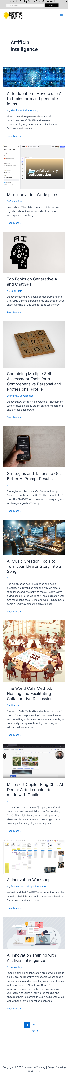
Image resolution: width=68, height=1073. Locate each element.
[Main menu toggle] (61, 15)
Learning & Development (20, 395)
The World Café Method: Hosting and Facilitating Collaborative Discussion (29, 693)
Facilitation (13, 705)
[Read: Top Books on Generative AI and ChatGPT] (34, 252)
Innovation (41, 886)
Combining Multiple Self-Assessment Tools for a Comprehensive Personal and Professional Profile (34, 381)
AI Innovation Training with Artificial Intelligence (31, 958)
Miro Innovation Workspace (32, 194)
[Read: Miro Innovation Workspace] (34, 166)
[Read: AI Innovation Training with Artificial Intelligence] (34, 932)
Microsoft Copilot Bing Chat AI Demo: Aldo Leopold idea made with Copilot (35, 789)
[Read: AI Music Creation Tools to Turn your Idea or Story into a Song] (34, 537)
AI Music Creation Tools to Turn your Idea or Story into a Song (34, 566)
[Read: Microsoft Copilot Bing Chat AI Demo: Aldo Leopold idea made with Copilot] (34, 760)
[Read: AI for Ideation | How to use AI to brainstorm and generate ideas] (34, 77)
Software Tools (15, 201)
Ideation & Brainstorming (24, 110)
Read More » (14, 136)
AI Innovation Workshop (29, 879)
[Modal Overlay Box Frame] (34, 4)
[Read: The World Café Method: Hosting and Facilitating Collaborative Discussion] (34, 651)
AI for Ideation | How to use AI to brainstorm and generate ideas (35, 98)
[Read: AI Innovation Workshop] (34, 856)
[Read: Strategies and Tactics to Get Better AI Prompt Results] (34, 446)
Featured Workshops (22, 886)
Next (34, 1031)
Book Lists (16, 290)
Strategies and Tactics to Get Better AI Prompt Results (34, 476)
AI (8, 110)
